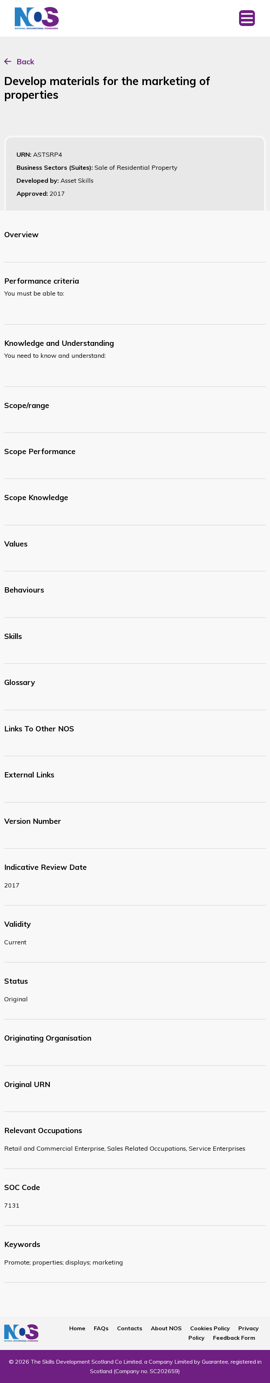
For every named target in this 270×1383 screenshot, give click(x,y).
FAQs (101, 1328)
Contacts (129, 1328)
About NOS (166, 1328)
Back (25, 61)
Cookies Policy (210, 1328)
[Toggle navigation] (246, 18)
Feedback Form (234, 1337)
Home (77, 1328)
